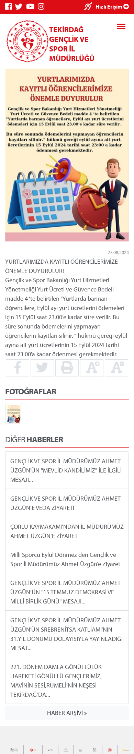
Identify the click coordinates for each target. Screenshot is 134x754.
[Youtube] (32, 6)
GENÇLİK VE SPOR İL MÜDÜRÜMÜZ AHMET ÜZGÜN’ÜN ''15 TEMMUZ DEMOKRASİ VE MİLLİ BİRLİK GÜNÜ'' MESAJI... (65, 591)
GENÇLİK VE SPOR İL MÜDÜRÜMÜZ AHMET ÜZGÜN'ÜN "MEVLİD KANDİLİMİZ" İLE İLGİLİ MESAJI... (66, 470)
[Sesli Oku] (90, 7)
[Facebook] (10, 6)
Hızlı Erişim (109, 6)
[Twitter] (20, 6)
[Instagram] (43, 6)
